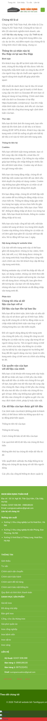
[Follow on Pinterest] (27, 694)
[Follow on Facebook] (22, 694)
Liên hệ (36, 3)
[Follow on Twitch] (39, 694)
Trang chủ (11, 3)
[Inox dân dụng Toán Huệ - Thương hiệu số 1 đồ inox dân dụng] (23, 10)
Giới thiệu (21, 3)
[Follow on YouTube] (35, 694)
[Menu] (3, 10)
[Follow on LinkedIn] (31, 694)
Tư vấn (29, 3)
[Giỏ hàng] (43, 10)
